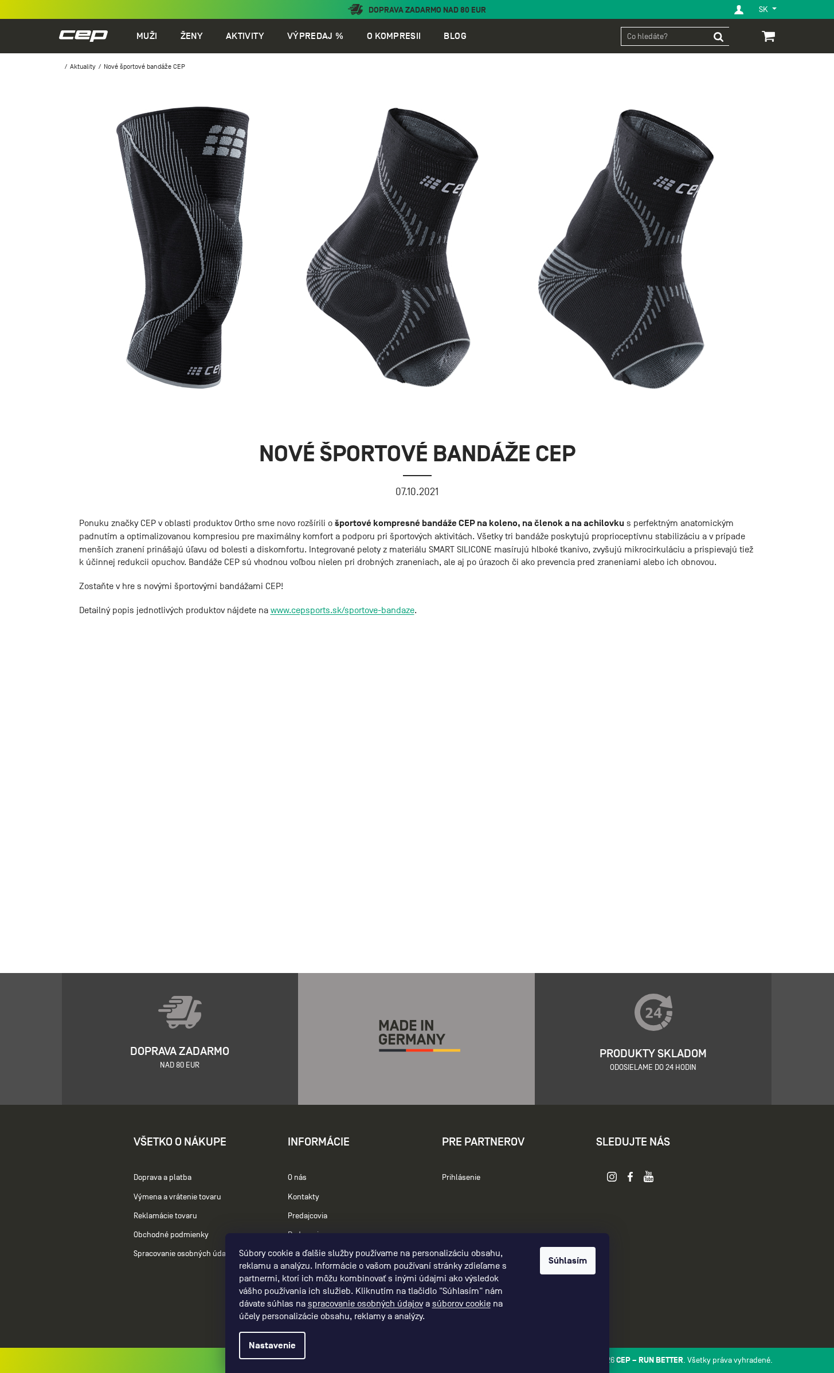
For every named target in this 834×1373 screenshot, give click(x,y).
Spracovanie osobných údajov (185, 1253)
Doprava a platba (162, 1177)
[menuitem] (147, 36)
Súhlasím (568, 1260)
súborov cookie (461, 1304)
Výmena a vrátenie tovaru (177, 1196)
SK (764, 9)
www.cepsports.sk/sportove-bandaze (342, 610)
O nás (297, 1177)
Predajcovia (307, 1215)
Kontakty (303, 1196)
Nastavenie (272, 1345)
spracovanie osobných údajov (365, 1304)
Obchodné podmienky (171, 1234)
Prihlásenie (461, 1177)
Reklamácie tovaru (165, 1215)
